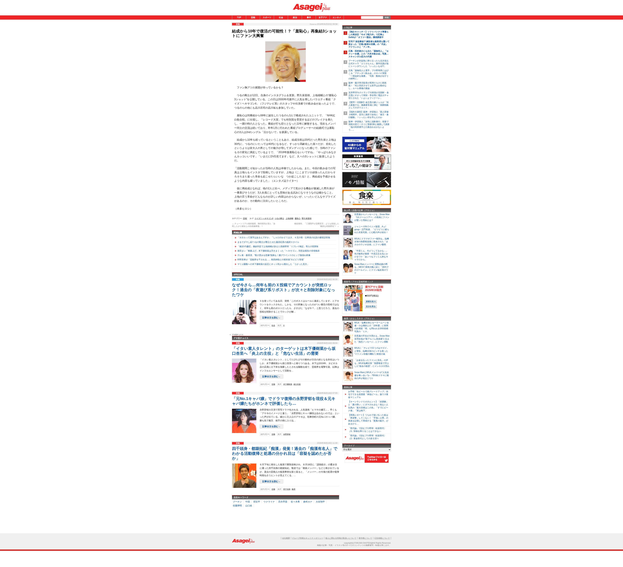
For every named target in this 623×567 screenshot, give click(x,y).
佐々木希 (295, 501)
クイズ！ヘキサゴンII (264, 218)
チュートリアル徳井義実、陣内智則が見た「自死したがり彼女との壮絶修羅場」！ (253, 225)
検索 (387, 17)
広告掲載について (382, 538)
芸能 (253, 17)
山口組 (248, 505)
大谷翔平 (320, 501)
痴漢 (293, 489)
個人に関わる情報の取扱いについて (340, 538)
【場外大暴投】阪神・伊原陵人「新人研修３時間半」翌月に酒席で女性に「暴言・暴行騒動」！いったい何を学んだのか (368, 115)
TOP (239, 17)
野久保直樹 (307, 218)
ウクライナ (269, 501)
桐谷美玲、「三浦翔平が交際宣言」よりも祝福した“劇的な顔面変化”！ (316, 225)
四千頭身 (286, 489)
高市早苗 (282, 501)
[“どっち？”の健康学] (366, 169)
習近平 (256, 501)
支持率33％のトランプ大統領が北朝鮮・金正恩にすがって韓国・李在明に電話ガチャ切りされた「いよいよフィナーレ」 (368, 95)
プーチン (237, 501)
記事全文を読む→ (271, 317)
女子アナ (323, 17)
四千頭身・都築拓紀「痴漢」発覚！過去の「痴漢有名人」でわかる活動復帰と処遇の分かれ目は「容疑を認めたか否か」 (284, 453)
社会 (281, 17)
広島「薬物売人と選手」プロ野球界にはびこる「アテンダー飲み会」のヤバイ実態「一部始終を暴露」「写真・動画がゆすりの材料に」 (368, 74)
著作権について (365, 538)
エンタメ (337, 17)
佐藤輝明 (237, 505)
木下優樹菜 (287, 384)
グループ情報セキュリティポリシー (307, 538)
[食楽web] (366, 204)
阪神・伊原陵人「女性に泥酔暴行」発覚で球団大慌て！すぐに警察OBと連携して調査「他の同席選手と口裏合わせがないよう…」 (369, 125)
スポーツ (267, 17)
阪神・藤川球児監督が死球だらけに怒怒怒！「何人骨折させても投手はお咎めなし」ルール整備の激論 (367, 86)
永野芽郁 (286, 434)
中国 (247, 501)
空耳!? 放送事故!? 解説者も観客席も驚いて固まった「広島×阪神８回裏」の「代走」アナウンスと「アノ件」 (369, 44)
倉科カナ (307, 501)
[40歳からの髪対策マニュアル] (366, 151)
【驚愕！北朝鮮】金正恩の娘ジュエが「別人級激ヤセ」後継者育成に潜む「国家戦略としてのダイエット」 (368, 105)
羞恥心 (297, 218)
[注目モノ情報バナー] (366, 187)
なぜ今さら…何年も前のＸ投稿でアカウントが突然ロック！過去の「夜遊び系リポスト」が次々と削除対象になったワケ (283, 290)
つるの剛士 (279, 218)
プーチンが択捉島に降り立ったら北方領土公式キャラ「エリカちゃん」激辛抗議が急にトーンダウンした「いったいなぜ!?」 (368, 63)
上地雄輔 (289, 218)
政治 (295, 17)
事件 (309, 17)
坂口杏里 (297, 384)
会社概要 (286, 538)
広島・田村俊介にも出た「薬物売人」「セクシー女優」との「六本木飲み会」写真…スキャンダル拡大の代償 (368, 54)
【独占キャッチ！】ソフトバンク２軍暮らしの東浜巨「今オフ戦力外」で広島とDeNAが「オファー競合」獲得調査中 (368, 34)
